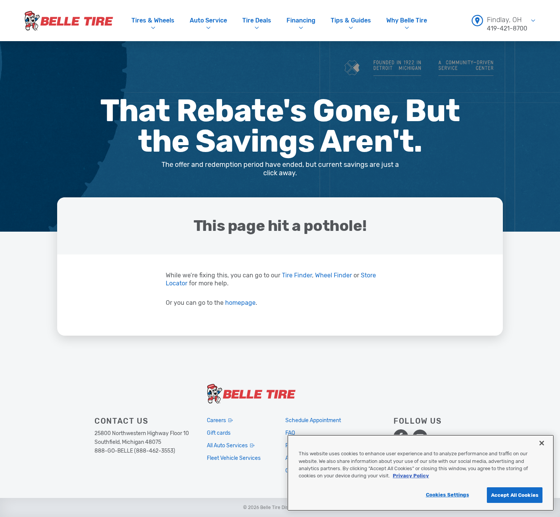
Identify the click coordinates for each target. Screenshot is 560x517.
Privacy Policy (411, 476)
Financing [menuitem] (300, 20)
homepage (240, 302)
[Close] (541, 443)
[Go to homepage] (69, 20)
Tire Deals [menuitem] (256, 20)
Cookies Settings (447, 495)
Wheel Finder (333, 275)
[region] (420, 473)
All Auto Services (227, 445)
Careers (216, 420)
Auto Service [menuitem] (208, 20)
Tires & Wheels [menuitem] (152, 20)
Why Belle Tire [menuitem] (406, 20)
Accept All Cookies (514, 495)
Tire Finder (297, 275)
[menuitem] (503, 20)
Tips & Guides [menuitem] (351, 20)
